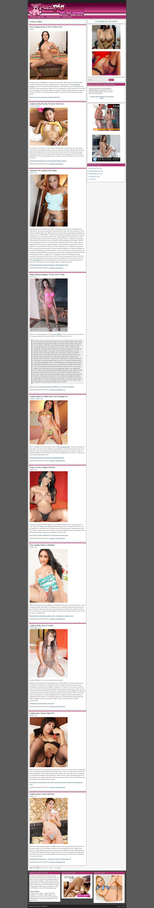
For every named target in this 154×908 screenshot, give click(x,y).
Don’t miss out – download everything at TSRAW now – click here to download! (52, 386)
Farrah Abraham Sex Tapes (95, 173)
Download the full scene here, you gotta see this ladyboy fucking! (48, 161)
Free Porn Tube (67, 17)
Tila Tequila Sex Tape (93, 176)
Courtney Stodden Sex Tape (95, 171)
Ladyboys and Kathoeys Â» (57, 389)
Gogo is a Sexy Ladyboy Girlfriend (42, 467)
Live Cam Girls (92, 179)
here (36, 900)
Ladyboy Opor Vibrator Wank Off (42, 713)
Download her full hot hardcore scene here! (42, 703)
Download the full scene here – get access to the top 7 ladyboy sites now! (50, 859)
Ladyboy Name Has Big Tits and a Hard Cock (47, 104)
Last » (59, 867)
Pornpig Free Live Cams (53, 17)
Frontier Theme (121, 906)
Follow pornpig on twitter (36, 886)
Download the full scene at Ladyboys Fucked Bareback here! (47, 457)
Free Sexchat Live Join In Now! (106, 21)
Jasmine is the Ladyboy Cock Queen (43, 170)
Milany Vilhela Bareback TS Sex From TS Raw (47, 274)
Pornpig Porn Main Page (37, 17)
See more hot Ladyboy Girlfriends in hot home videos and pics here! (49, 535)
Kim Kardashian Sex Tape (95, 168)
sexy (35, 172)
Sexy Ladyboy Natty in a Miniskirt (42, 545)
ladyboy (32, 29)
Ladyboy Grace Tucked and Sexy (42, 794)
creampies (32, 106)
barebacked (37, 260)
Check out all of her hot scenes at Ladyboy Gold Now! (45, 97)
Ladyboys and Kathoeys (56, 164)
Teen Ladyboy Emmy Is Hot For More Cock (46, 27)
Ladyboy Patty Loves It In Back (41, 625)
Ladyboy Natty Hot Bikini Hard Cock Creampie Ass (49, 396)
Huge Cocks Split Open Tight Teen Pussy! (101, 84)
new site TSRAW (56, 334)
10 (51, 867)
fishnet (31, 627)
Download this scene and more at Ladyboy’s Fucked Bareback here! (49, 265)
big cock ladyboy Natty (63, 447)
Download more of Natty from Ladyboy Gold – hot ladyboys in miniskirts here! (51, 616)
